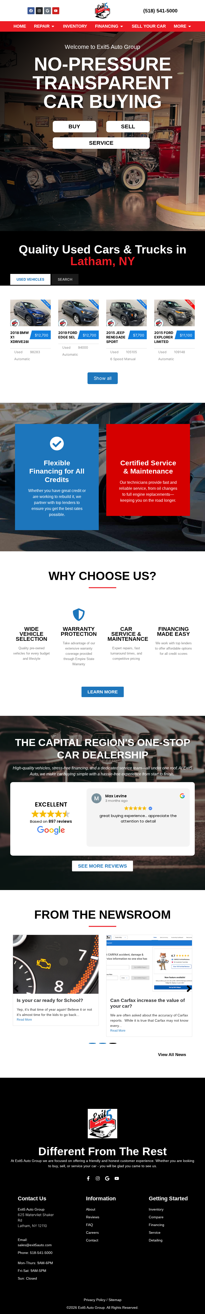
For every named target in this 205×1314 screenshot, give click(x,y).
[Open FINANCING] (122, 26)
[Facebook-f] (88, 1178)
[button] (92, 1043)
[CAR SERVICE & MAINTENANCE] (126, 614)
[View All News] (192, 1054)
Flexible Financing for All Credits (56, 471)
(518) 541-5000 (160, 10)
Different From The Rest (102, 1151)
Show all (103, 378)
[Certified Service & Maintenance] (148, 443)
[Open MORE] (190, 26)
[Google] (47, 10)
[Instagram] (39, 10)
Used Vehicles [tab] (30, 279)
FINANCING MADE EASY (173, 631)
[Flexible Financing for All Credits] (57, 443)
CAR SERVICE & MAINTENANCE (128, 634)
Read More (24, 1030)
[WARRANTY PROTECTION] (78, 614)
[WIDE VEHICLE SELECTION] (31, 614)
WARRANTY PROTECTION (79, 631)
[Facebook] (31, 10)
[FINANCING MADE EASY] (173, 614)
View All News (172, 1054)
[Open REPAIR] (53, 26)
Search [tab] (65, 279)
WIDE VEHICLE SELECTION (31, 634)
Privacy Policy (95, 1300)
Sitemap (115, 1300)
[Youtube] (55, 10)
